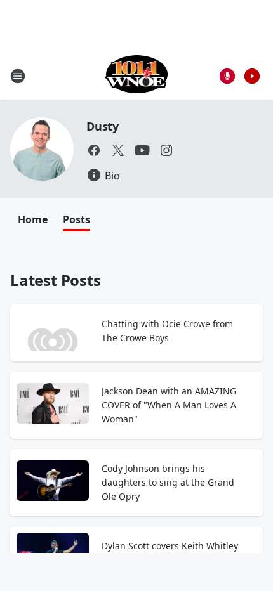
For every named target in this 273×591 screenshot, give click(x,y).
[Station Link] (136, 75)
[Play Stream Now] (252, 76)
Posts (76, 219)
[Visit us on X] (118, 150)
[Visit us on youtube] (142, 150)
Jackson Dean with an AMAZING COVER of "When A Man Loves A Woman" (169, 405)
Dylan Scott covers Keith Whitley (170, 546)
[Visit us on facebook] (94, 150)
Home (33, 219)
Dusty (102, 126)
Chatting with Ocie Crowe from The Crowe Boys (167, 331)
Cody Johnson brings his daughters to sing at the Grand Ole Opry (168, 482)
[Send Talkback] (227, 76)
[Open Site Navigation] (17, 76)
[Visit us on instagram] (166, 150)
